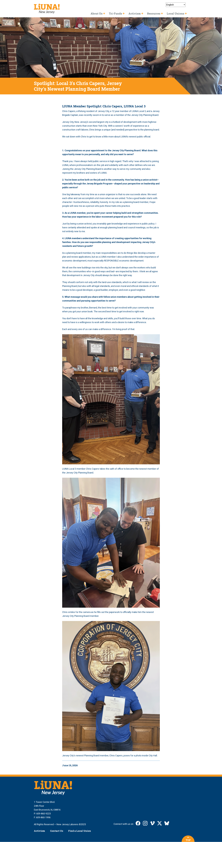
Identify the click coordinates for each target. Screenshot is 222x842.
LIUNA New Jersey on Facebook (138, 823)
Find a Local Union (79, 830)
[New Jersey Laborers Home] (46, 8)
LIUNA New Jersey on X (159, 823)
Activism (39, 830)
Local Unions (175, 13)
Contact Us (56, 830)
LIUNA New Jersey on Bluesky (167, 823)
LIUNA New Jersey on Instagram (145, 823)
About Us (97, 13)
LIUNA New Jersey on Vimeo (152, 823)
